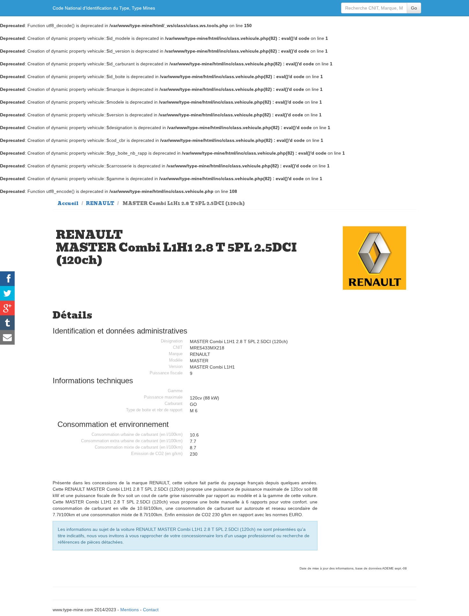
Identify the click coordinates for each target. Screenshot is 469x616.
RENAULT (100, 203)
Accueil (67, 203)
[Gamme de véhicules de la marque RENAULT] (374, 258)
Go (414, 8)
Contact (151, 609)
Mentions (129, 609)
